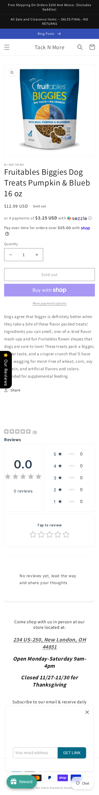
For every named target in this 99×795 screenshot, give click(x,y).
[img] (17, 432)
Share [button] (15, 390)
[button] (7, 47)
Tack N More (42, 787)
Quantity (11, 244)
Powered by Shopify (61, 787)
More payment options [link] (50, 303)
